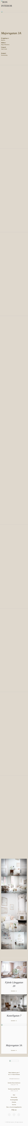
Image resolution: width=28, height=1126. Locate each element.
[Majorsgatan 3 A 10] (14, 912)
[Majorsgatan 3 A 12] (14, 884)
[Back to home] (7, 4)
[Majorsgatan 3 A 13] (14, 940)
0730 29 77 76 (14, 1084)
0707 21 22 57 (14, 1090)
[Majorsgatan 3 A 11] (14, 867)
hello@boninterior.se (14, 1078)
